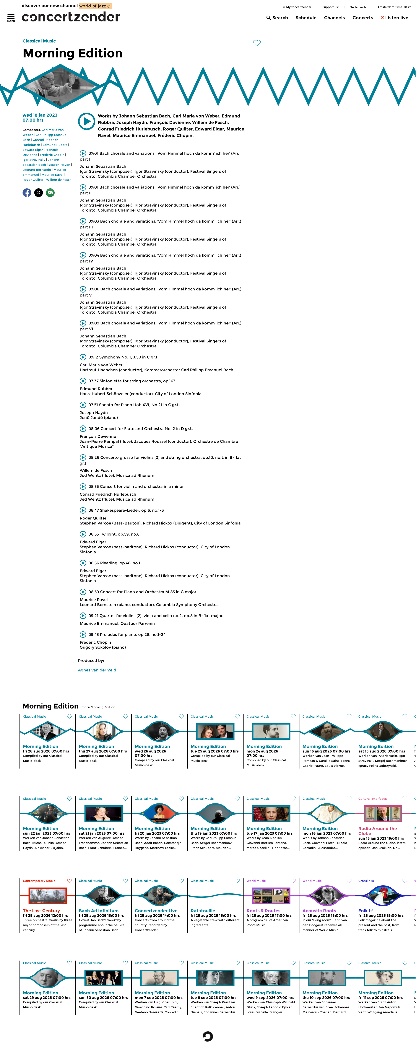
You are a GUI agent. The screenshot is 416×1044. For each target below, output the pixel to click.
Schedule (306, 17)
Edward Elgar (33, 150)
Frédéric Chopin (52, 155)
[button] (86, 121)
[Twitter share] (38, 193)
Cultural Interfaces (372, 799)
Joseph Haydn (59, 165)
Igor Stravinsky (34, 160)
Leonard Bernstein (37, 170)
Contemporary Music (39, 881)
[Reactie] (50, 193)
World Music (256, 881)
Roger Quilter (33, 180)
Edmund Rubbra (55, 145)
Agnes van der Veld (97, 670)
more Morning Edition (98, 707)
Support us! (330, 7)
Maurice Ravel (52, 175)
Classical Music (39, 41)
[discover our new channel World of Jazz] (95, 6)
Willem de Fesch (59, 180)
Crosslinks (366, 881)
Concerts (363, 17)
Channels (334, 17)
